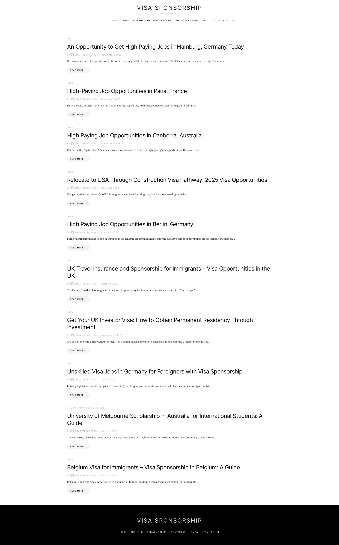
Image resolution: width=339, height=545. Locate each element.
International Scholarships (152, 20)
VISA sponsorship (169, 7)
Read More (77, 70)
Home (114, 20)
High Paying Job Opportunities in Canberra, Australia (134, 135)
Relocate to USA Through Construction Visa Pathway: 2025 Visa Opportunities (167, 179)
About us (209, 20)
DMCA (194, 532)
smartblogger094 (86, 55)
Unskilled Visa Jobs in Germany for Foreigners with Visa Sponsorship (154, 371)
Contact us (227, 20)
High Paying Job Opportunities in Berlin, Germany (130, 224)
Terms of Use (211, 532)
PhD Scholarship (187, 20)
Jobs (126, 20)
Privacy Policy (157, 532)
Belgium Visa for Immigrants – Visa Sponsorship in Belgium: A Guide (153, 467)
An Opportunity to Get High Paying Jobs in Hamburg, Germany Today (155, 46)
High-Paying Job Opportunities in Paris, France (127, 91)
